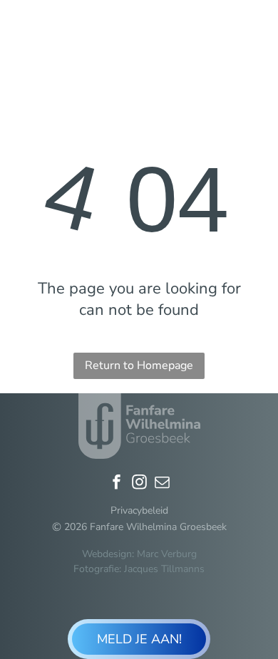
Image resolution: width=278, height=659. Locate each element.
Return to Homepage (139, 365)
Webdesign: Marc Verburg (139, 554)
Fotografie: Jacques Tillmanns (139, 569)
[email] (161, 483)
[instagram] (139, 483)
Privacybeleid (139, 510)
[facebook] (116, 483)
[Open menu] (256, 33)
